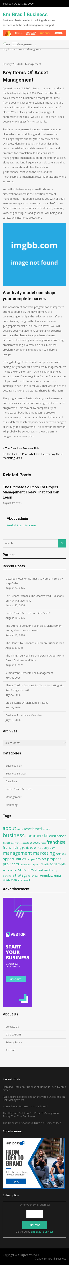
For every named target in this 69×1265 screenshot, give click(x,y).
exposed (35, 842)
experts (25, 842)
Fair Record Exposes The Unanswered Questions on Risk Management (35, 598)
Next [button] (63, 494)
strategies (7, 875)
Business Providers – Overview (24, 715)
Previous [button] (5, 494)
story (54, 870)
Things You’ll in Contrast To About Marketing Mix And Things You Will (35, 688)
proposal (54, 858)
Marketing (11, 805)
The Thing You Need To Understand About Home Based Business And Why (35, 658)
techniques (33, 875)
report (36, 864)
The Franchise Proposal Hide (22, 448)
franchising (12, 847)
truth (14, 879)
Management (33, 64)
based (37, 829)
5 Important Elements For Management (29, 673)
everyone (16, 842)
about (9, 828)
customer (57, 835)
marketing (44, 853)
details (6, 842)
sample (60, 864)
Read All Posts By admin (21, 525)
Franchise (11, 781)
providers (11, 863)
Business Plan (14, 765)
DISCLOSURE (13, 1034)
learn (52, 847)
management (17, 853)
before (46, 829)
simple (47, 870)
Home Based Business (19, 789)
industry (43, 847)
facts (43, 842)
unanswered (23, 880)
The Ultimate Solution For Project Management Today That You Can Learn (34, 628)
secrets (13, 870)
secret (6, 870)
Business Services (16, 773)
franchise (55, 842)
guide (25, 848)
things (57, 875)
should (39, 870)
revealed (47, 864)
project (41, 859)
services (26, 869)
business (14, 835)
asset (27, 829)
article (20, 829)
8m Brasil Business (25, 14)
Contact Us (12, 1026)
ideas (33, 847)
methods (61, 853)
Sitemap (10, 1050)
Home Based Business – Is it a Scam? (28, 613)
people (31, 859)
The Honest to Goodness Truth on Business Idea (35, 643)
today (6, 880)
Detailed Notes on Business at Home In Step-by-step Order (35, 581)
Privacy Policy (14, 1042)
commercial (36, 836)
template (47, 875)
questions (25, 864)
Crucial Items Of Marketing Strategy (27, 702)
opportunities (14, 858)
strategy (20, 875)
